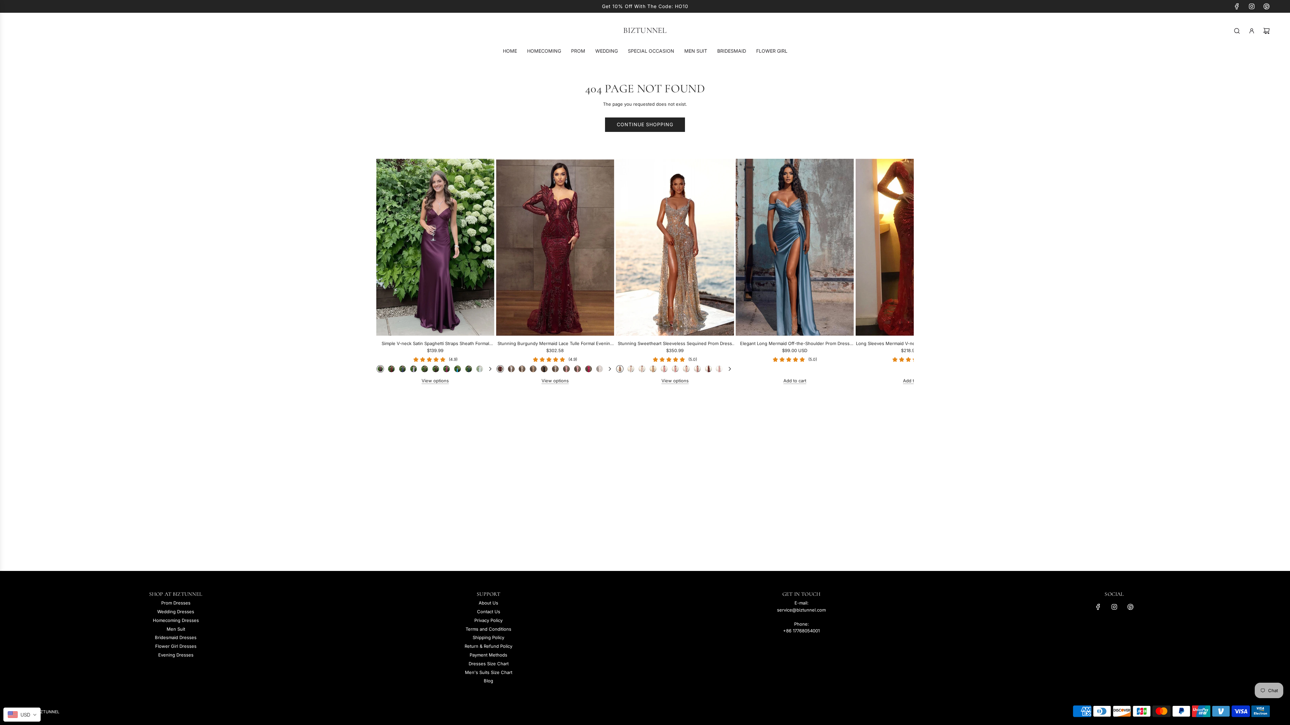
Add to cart (794, 380)
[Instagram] (1251, 6)
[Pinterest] (1266, 6)
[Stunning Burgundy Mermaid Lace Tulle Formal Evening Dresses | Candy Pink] (577, 369)
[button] (388, 271)
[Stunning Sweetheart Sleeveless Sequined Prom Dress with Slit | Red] (719, 369)
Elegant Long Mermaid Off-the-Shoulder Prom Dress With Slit (795, 344)
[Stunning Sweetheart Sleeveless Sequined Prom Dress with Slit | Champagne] (653, 369)
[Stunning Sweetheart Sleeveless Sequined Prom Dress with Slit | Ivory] (642, 369)
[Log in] (1251, 30)
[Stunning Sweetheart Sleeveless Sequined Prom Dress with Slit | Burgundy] (708, 369)
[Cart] (1266, 30)
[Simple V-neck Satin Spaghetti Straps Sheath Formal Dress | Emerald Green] (468, 369)
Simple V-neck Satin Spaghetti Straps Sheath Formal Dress (435, 344)
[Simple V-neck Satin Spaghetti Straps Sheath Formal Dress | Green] (424, 369)
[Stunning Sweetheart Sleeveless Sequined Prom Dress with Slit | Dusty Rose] (697, 369)
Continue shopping (645, 124)
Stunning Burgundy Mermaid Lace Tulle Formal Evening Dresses (555, 344)
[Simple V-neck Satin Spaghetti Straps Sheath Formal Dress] (435, 247)
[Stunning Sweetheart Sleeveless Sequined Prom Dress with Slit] (675, 247)
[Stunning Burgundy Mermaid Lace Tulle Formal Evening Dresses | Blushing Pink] (566, 369)
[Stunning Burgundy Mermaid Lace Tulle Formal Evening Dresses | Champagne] (533, 369)
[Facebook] (1237, 6)
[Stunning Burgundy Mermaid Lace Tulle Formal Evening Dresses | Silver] (555, 369)
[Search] (1237, 30)
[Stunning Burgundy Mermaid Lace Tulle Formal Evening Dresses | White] (511, 369)
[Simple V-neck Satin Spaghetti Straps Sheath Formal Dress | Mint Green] (479, 369)
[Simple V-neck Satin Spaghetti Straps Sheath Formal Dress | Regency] (380, 369)
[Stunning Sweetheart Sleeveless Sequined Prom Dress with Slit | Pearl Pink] (686, 369)
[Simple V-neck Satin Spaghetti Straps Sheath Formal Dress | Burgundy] (391, 369)
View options (435, 380)
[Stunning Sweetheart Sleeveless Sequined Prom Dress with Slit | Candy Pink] (675, 369)
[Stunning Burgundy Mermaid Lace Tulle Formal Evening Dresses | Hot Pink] (588, 369)
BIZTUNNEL (644, 30)
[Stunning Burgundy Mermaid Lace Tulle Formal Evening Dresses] (555, 247)
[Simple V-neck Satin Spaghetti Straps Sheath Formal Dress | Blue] (457, 369)
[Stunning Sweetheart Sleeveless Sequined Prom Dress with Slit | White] (631, 369)
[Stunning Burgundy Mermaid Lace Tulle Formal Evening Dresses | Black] (544, 369)
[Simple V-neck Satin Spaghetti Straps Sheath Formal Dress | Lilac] (413, 369)
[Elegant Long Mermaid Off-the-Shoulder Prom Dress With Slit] (795, 247)
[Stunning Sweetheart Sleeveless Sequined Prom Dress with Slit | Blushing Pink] (664, 369)
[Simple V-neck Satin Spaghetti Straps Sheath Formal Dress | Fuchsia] (446, 369)
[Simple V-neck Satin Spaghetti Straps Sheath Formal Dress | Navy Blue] (402, 369)
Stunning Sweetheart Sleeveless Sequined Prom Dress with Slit (675, 344)
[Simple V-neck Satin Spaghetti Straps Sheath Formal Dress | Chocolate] (435, 369)
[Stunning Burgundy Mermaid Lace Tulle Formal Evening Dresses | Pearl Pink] (599, 369)
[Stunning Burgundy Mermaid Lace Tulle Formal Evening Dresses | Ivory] (522, 369)
